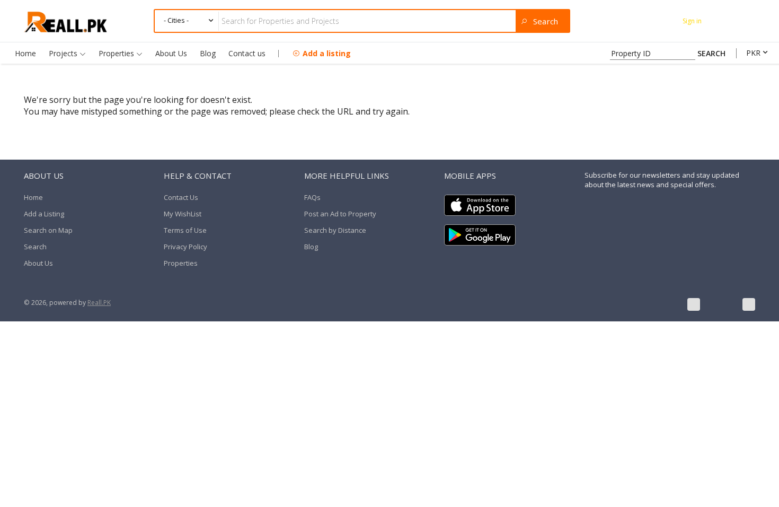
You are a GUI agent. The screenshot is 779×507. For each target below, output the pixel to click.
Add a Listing (44, 213)
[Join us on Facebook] (693, 304)
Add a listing (327, 53)
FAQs (312, 197)
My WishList (182, 213)
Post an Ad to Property (340, 213)
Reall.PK (99, 302)
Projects (64, 53)
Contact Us (181, 197)
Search (35, 246)
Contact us (246, 53)
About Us (171, 53)
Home (25, 53)
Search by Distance (335, 230)
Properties (117, 53)
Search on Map (48, 230)
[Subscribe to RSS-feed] (748, 304)
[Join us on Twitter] (721, 304)
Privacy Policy (185, 246)
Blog (208, 53)
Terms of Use (185, 230)
